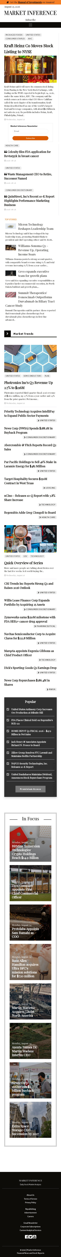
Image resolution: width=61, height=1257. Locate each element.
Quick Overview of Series (23, 563)
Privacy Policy (30, 1202)
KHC (30, 39)
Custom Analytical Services (30, 1230)
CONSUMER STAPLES (15, 39)
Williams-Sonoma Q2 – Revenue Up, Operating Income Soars (33, 250)
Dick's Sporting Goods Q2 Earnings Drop (30, 668)
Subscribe (31, 19)
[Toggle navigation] (30, 25)
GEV (25, 556)
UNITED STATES (13, 168)
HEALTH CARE (12, 146)
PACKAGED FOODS (14, 35)
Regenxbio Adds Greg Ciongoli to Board (30, 512)
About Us (30, 1195)
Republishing (30, 1209)
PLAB (47, 376)
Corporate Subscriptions (30, 1227)
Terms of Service (30, 1199)
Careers (30, 1216)
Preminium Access (30, 789)
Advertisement (30, 1213)
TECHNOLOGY (37, 556)
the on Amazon (34, 2)
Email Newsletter (31, 1223)
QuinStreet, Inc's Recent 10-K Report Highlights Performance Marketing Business (29, 200)
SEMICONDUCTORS (33, 376)
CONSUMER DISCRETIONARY (19, 190)
